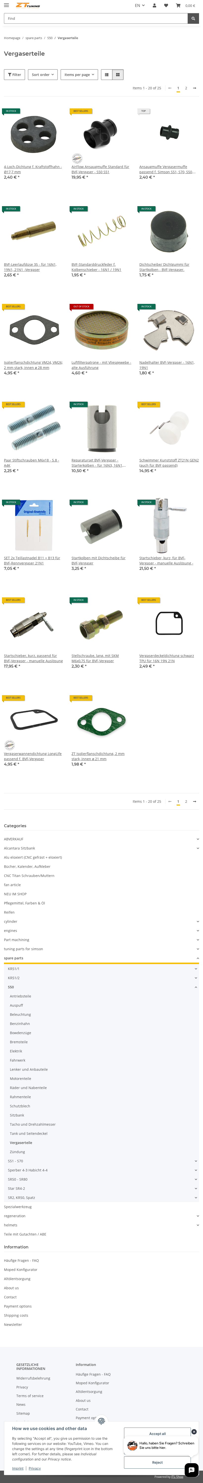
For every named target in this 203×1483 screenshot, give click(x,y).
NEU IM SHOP (15, 894)
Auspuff (16, 1005)
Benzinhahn (20, 1023)
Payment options (18, 1306)
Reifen (9, 912)
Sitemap (23, 1413)
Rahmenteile (20, 1096)
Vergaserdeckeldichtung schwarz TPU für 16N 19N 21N (166, 658)
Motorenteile (20, 1078)
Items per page (77, 74)
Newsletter (13, 1324)
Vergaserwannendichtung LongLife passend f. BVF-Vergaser (33, 756)
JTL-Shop (177, 1477)
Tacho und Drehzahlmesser (33, 1124)
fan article (12, 884)
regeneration (14, 1216)
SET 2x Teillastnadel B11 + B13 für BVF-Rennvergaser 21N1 (32, 560)
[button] (154, 5)
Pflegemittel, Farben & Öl (24, 903)
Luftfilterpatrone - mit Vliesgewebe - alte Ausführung (101, 365)
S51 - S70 (15, 1161)
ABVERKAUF (13, 839)
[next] (194, 88)
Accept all (157, 1434)
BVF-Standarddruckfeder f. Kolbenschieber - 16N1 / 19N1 (96, 267)
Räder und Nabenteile (28, 1087)
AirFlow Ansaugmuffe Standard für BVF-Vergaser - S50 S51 (100, 169)
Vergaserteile (21, 1142)
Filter (16, 74)
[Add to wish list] (55, 112)
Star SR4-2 (16, 1188)
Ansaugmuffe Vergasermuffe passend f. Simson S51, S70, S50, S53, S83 (166, 169)
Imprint (18, 1468)
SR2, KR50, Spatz (21, 1197)
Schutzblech (20, 1106)
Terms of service (30, 1395)
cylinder (10, 921)
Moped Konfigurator (20, 1269)
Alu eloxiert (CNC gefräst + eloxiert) (33, 857)
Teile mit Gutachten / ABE (25, 1234)
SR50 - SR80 (17, 1179)
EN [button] (137, 5)
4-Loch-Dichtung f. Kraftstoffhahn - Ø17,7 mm (33, 169)
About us (11, 1288)
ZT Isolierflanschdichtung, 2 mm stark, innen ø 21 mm (98, 756)
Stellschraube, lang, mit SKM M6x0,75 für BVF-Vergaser (95, 658)
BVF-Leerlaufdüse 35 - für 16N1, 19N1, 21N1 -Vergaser (30, 267)
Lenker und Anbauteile (29, 1069)
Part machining (16, 939)
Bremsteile (19, 1042)
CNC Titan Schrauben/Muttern (29, 875)
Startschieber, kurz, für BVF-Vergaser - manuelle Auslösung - (166, 560)
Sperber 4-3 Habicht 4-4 (28, 1170)
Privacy (35, 1468)
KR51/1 (14, 968)
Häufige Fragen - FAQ (21, 1260)
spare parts (13, 958)
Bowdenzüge (20, 1032)
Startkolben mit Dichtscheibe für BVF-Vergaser (99, 560)
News (20, 1404)
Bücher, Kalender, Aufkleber (27, 866)
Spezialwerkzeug (18, 1206)
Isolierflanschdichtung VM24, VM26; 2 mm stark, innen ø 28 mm (33, 365)
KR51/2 (14, 977)
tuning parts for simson (23, 949)
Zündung (17, 1151)
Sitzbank (17, 1115)
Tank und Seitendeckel (29, 1133)
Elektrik (16, 1051)
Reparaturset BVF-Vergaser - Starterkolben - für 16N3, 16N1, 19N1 (97, 463)
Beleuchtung (20, 1014)
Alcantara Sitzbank (19, 848)
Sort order (41, 74)
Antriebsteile (20, 996)
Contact (10, 1297)
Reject (157, 1462)
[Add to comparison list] (42, 112)
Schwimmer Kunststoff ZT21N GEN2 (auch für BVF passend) (169, 463)
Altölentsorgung (17, 1278)
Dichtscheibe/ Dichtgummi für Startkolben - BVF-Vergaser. (164, 267)
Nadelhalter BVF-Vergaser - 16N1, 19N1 (167, 365)
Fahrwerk (17, 1060)
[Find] (193, 18)
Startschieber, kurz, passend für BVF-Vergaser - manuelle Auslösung (33, 658)
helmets (10, 1225)
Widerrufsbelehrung (33, 1378)
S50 (11, 987)
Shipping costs (16, 1315)
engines (10, 930)
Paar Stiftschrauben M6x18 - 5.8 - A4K (31, 463)
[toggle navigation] (6, 3)
